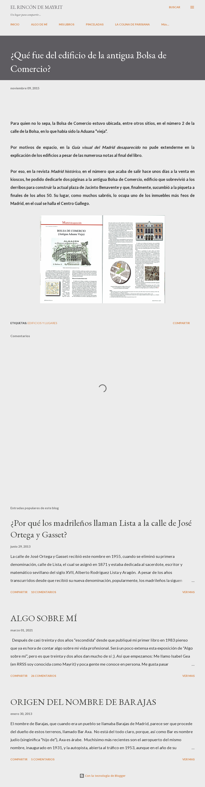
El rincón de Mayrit (36, 7)
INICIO (14, 24)
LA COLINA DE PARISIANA (132, 24)
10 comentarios (43, 592)
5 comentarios (42, 759)
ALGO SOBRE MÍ (43, 618)
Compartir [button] (181, 323)
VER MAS (188, 592)
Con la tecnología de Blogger (105, 776)
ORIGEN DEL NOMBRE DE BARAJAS (83, 701)
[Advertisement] (102, 471)
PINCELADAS (95, 24)
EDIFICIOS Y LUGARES (42, 323)
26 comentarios (43, 675)
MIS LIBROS (66, 24)
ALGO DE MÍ (39, 24)
